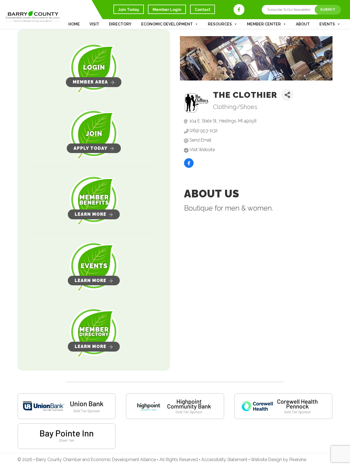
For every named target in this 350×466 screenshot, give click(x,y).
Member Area (90, 82)
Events (327, 24)
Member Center (264, 24)
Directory (120, 24)
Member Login (167, 9)
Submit (328, 9)
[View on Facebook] (189, 167)
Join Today (128, 9)
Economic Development (167, 24)
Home (74, 24)
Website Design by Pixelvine (278, 459)
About (303, 24)
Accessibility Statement (225, 459)
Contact (202, 9)
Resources (220, 24)
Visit (94, 24)
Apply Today (90, 148)
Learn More (90, 214)
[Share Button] (287, 95)
